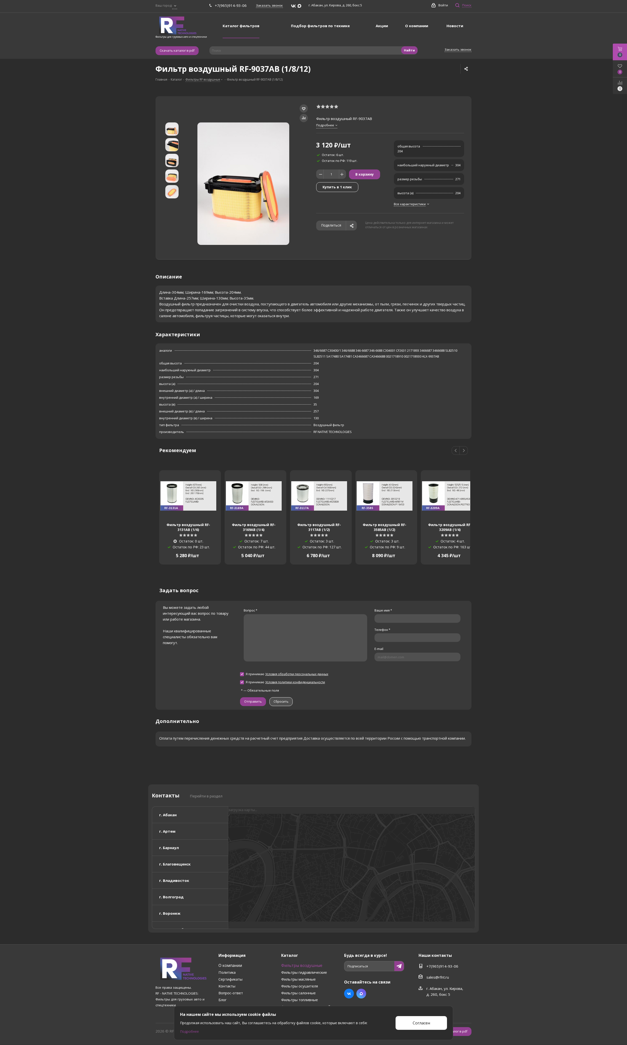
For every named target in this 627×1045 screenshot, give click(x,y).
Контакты (226, 986)
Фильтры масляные (298, 979)
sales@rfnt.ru (437, 977)
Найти (409, 50)
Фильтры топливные (299, 999)
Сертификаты (230, 979)
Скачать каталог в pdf (177, 50)
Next (464, 450)
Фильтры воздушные (301, 965)
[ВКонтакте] (293, 6)
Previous (456, 450)
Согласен (421, 1023)
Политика (227, 972)
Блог (222, 999)
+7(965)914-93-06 (231, 5)
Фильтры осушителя (299, 986)
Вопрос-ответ (230, 992)
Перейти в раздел (206, 795)
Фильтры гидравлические (304, 972)
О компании (230, 965)
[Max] (299, 6)
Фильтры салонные (298, 992)
